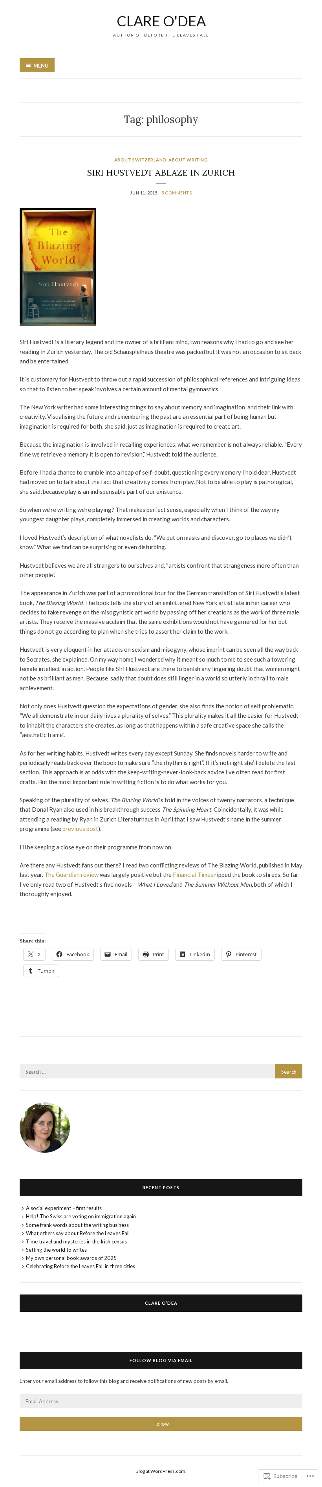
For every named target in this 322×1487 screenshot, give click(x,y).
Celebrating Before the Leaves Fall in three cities (80, 1266)
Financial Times (193, 874)
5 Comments (176, 192)
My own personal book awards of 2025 (71, 1258)
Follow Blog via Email (161, 1360)
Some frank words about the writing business (77, 1225)
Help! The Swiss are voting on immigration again (81, 1216)
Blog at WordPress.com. (161, 1471)
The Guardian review (71, 874)
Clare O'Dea (161, 20)
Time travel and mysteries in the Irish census (76, 1241)
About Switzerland (140, 159)
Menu (41, 65)
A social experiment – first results (64, 1208)
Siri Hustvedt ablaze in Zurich (161, 172)
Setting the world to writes (56, 1250)
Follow (161, 1424)
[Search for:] (161, 1072)
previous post (80, 828)
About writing (188, 159)
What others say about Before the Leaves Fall (78, 1233)
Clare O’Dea (161, 1302)
